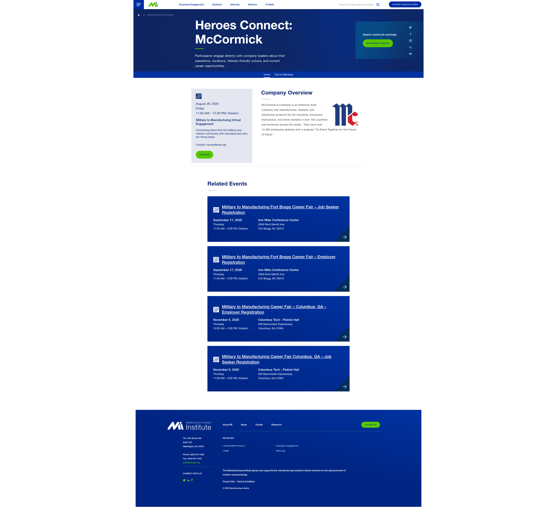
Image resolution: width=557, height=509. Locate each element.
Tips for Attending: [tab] (283, 74)
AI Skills (270, 4)
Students (217, 4)
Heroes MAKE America (234, 446)
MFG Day (280, 451)
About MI (227, 424)
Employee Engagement (191, 4)
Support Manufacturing (405, 4)
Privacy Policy (229, 481)
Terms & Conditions (246, 481)
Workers (252, 4)
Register (204, 155)
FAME (226, 451)
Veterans (234, 4)
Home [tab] (267, 74)
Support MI (370, 425)
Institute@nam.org (191, 462)
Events (259, 424)
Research (276, 424)
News (244, 424)
